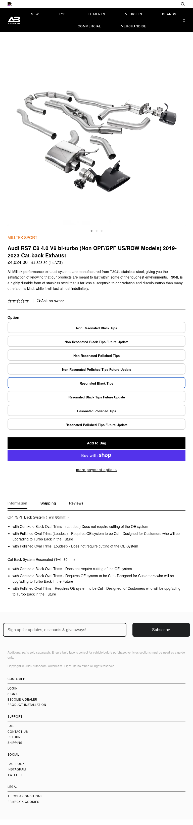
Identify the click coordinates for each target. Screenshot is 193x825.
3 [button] (101, 230)
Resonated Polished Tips (96, 410)
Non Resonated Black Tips (96, 328)
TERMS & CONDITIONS (25, 796)
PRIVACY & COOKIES (23, 802)
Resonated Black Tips (96, 383)
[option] (96, 4)
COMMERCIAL (89, 26)
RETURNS (15, 737)
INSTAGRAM (17, 769)
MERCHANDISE (133, 26)
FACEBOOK (16, 764)
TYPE (63, 14)
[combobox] (166, 4)
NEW (35, 14)
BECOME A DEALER (22, 699)
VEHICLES (133, 14)
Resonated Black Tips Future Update (96, 397)
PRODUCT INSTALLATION (27, 705)
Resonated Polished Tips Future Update (96, 424)
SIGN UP (14, 694)
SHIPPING (15, 743)
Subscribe (161, 630)
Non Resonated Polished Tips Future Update (96, 369)
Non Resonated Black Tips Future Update (96, 341)
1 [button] (91, 230)
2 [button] (96, 230)
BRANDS (169, 14)
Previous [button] (16, 140)
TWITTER (15, 775)
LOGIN (13, 688)
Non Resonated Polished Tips (96, 355)
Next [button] (176, 140)
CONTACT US (18, 731)
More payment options (96, 469)
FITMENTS (96, 14)
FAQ (11, 726)
